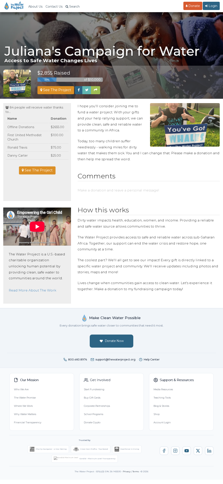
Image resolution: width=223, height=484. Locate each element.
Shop (157, 414)
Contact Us (54, 6)
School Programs (93, 414)
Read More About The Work (32, 290)
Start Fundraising (94, 389)
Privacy (126, 471)
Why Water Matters (25, 414)
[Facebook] (164, 450)
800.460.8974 (77, 359)
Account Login (162, 422)
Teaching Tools (162, 397)
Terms (135, 471)
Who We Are (21, 389)
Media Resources (163, 389)
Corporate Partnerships (97, 405)
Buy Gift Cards (92, 397)
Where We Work (23, 405)
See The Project (56, 90)
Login (212, 6)
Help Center (152, 359)
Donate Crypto (92, 422)
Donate (194, 6)
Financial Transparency (27, 422)
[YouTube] (186, 450)
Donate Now (114, 341)
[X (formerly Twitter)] (198, 450)
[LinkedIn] (209, 450)
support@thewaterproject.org (115, 359)
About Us (35, 6)
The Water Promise (25, 397)
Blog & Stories (161, 405)
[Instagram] (175, 450)
